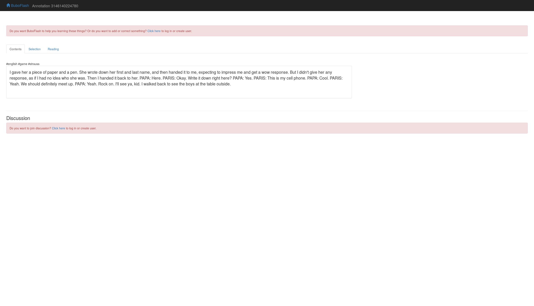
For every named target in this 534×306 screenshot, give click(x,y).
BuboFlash (19, 5)
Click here (154, 31)
